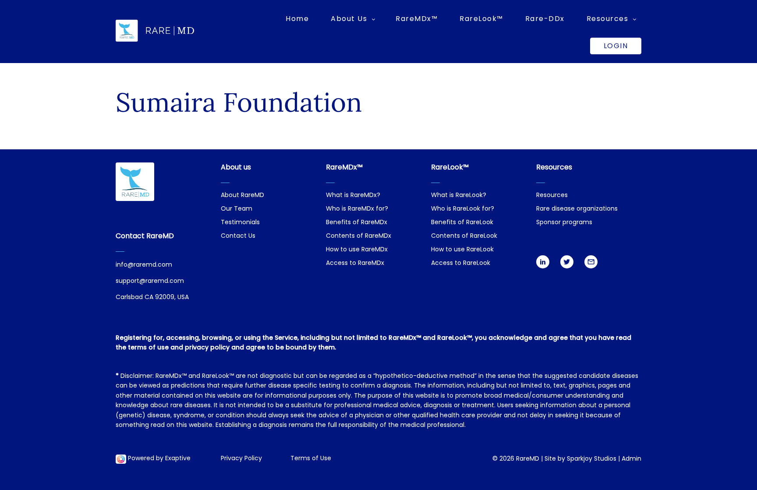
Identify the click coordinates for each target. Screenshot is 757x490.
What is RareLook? (458, 195)
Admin (631, 459)
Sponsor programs (564, 223)
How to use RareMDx (357, 250)
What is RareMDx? (353, 195)
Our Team (236, 209)
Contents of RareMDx (358, 236)
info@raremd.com (144, 265)
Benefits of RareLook (462, 223)
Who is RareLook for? (462, 209)
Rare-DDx (545, 19)
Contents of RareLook (464, 236)
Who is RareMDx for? (357, 209)
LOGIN (616, 46)
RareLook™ (481, 19)
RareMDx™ (417, 19)
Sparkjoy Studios (591, 459)
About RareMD (242, 195)
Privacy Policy (241, 459)
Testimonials (240, 223)
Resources (552, 195)
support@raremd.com (150, 281)
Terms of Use (310, 459)
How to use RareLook (462, 250)
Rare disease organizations (577, 209)
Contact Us (238, 236)
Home (297, 19)
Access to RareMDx (355, 263)
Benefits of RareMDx (356, 223)
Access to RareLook (460, 263)
